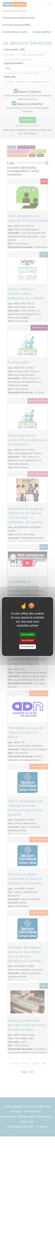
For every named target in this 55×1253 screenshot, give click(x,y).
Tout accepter (27, 634)
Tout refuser (28, 640)
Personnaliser (27, 646)
